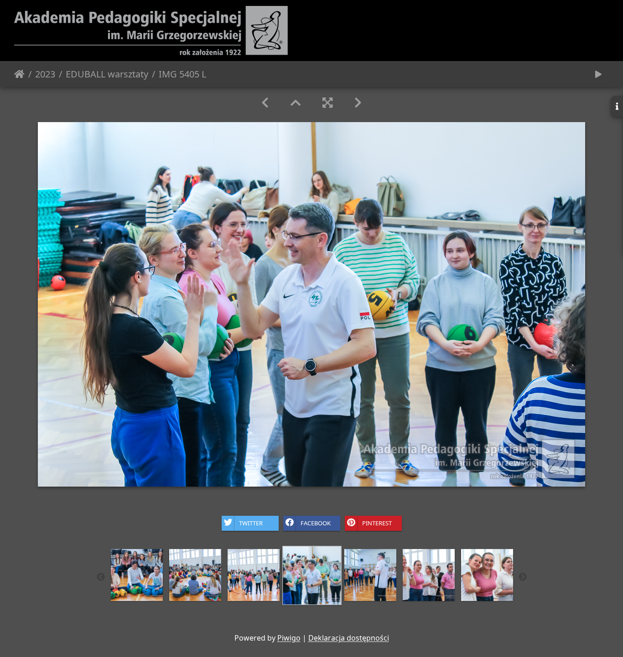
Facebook (316, 522)
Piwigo (289, 638)
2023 (45, 74)
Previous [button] (100, 577)
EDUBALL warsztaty (107, 74)
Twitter (251, 522)
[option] (137, 575)
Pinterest (377, 522)
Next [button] (522, 577)
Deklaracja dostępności (348, 638)
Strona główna (19, 74)
